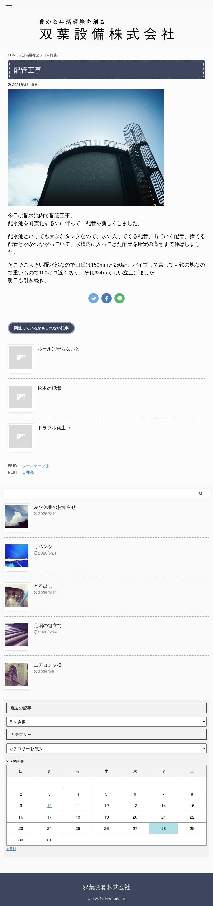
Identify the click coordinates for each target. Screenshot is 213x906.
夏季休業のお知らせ (55, 506)
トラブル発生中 (54, 427)
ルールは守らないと (59, 348)
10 (49, 805)
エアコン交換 (48, 664)
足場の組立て (48, 625)
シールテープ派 (35, 465)
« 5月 (11, 848)
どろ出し (43, 585)
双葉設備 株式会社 (106, 887)
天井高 (28, 472)
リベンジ (43, 546)
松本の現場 (49, 387)
